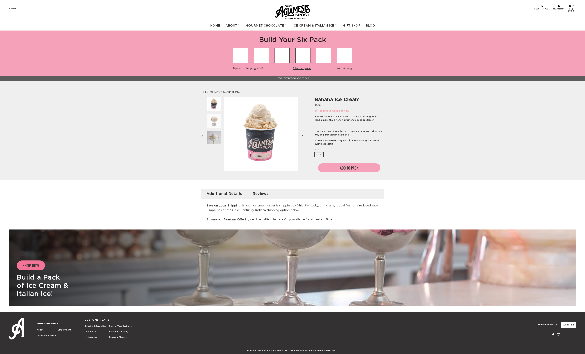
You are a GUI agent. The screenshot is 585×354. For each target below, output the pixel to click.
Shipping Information (95, 326)
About (231, 25)
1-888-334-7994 (542, 9)
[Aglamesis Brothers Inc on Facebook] (553, 335)
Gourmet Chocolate (265, 25)
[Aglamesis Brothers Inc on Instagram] (558, 335)
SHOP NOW (31, 265)
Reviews (260, 194)
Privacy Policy (275, 351)
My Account (558, 9)
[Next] (302, 136)
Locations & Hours (46, 335)
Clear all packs (302, 68)
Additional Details (224, 194)
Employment (64, 330)
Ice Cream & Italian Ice (314, 25)
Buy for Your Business (120, 326)
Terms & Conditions (256, 351)
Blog (370, 25)
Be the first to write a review (331, 111)
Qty (316, 150)
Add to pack (349, 168)
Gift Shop (351, 25)
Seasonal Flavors (118, 337)
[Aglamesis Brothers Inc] (292, 12)
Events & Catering (118, 332)
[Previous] (202, 136)
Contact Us (90, 332)
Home (215, 25)
